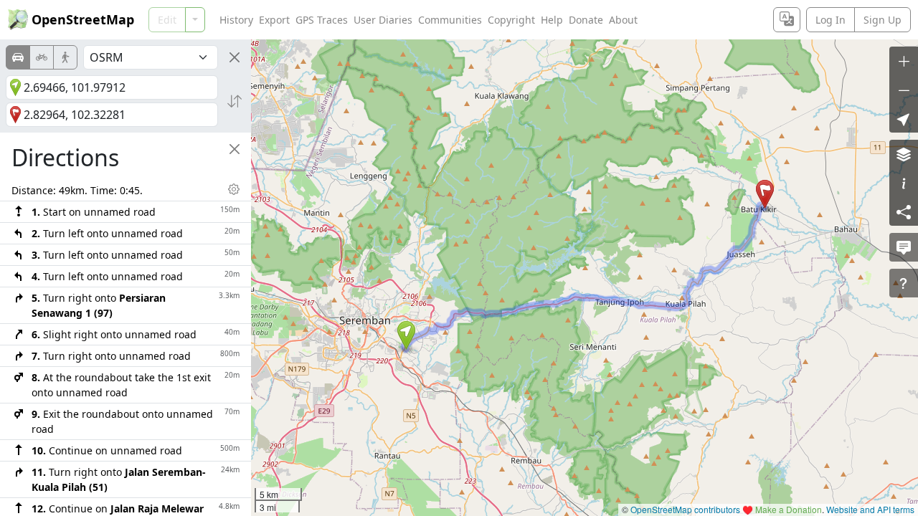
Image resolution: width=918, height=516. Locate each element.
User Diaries (383, 20)
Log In (830, 20)
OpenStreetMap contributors (685, 509)
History (236, 20)
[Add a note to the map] (903, 247)
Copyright (511, 20)
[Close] (234, 57)
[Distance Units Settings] (233, 189)
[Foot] (65, 57)
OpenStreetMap (83, 19)
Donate (586, 20)
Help (552, 20)
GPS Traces (321, 20)
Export (274, 20)
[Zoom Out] (903, 89)
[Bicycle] (41, 57)
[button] (406, 335)
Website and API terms (870, 509)
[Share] (903, 211)
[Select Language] (786, 19)
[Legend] (903, 182)
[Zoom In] (903, 61)
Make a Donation (788, 509)
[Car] (18, 57)
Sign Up (882, 20)
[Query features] (903, 283)
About (623, 20)
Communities (450, 20)
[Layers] (903, 154)
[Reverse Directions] (234, 101)
